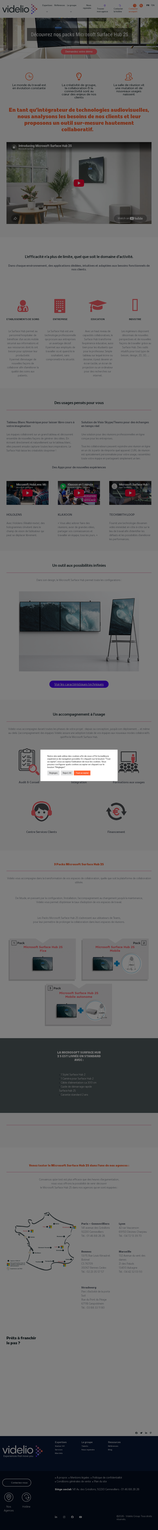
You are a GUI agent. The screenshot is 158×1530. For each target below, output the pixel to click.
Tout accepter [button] (82, 773)
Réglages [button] (53, 773)
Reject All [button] (67, 773)
